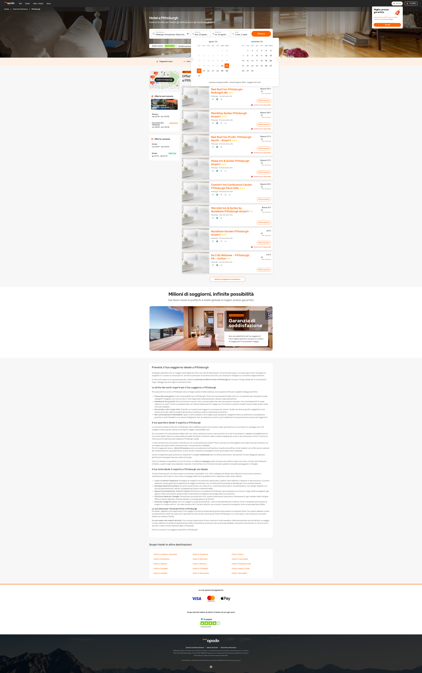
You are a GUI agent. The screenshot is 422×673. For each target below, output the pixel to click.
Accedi (387, 25)
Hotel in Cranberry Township (165, 554)
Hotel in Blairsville (200, 559)
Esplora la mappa (163, 80)
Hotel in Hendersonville (241, 564)
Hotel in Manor (238, 554)
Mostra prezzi (263, 101)
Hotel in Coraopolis (200, 568)
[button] (188, 34)
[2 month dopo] (278, 59)
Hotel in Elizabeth (161, 568)
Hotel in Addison (160, 564)
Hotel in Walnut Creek (241, 568)
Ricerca (261, 34)
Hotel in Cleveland (200, 554)
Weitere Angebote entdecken (227, 279)
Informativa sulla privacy (228, 647)
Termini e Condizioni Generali (195, 647)
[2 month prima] (191, 59)
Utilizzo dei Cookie (212, 647)
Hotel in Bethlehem (162, 559)
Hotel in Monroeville (201, 573)
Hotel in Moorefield (239, 573)
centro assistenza (236, 660)
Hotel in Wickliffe (160, 573)
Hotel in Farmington (240, 559)
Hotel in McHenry (200, 564)
